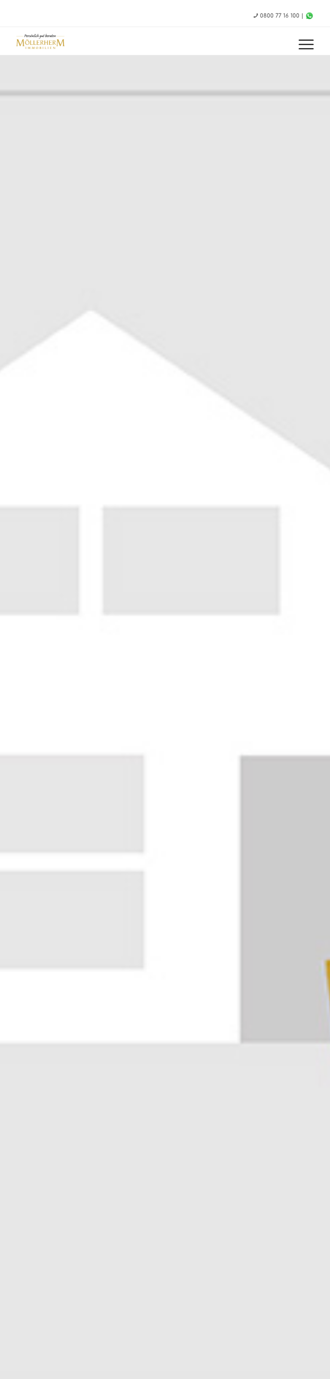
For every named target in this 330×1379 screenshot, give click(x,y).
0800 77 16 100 (279, 16)
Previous (19, 739)
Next (310, 739)
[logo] (48, 41)
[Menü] (302, 45)
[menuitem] (302, 45)
